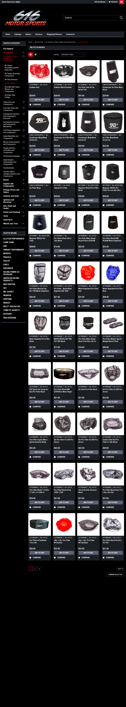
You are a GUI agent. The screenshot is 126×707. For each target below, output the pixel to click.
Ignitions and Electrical (8, 201)
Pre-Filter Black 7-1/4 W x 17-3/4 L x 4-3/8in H (39, 491)
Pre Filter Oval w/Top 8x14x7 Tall (86, 88)
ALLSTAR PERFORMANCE (13, 238)
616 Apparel (8, 48)
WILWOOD (7, 295)
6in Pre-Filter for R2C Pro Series (112, 390)
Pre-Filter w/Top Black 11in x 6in (38, 541)
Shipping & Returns (54, 34)
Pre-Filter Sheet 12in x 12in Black (62, 239)
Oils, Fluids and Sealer (9, 207)
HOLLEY (6, 261)
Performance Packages (11, 156)
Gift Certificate (99, 2)
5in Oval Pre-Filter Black (87, 389)
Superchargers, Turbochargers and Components (9, 162)
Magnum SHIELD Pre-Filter (38, 239)
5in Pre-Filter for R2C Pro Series (63, 441)
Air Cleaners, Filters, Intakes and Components (10, 58)
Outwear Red (34, 87)
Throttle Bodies (8, 168)
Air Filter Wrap (35, 188)
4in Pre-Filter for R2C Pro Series (88, 441)
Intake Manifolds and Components (10, 137)
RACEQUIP (7, 314)
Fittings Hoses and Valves (11, 191)
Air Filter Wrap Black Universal (110, 139)
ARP (5, 246)
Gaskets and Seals (11, 196)
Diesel (6, 180)
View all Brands (9, 317)
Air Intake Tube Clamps (10, 96)
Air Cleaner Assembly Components (12, 75)
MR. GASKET (8, 291)
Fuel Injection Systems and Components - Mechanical (11, 124)
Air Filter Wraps (10, 83)
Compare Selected (115, 574)
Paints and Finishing (11, 212)
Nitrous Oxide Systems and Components (11, 143)
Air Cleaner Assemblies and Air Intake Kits (11, 67)
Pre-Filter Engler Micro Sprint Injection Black (38, 441)
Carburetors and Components (9, 103)
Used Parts (8, 220)
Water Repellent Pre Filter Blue (113, 290)
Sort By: (56, 54)
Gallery (28, 34)
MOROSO (7, 253)
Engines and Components (8, 184)
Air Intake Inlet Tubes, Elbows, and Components (12, 89)
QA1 (5, 288)
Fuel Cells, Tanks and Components (10, 109)
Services (38, 34)
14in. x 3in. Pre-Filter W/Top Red (62, 541)
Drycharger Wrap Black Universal (38, 139)
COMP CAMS (8, 242)
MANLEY (6, 303)
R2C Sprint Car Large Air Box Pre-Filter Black (39, 390)
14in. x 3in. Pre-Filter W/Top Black (86, 541)
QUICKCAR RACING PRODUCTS (11, 279)
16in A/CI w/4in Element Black (87, 491)
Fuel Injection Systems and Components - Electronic (11, 116)
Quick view (40, 81)
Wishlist (114, 2)
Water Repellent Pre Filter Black (40, 340)
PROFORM (7, 299)
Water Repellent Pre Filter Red (88, 290)
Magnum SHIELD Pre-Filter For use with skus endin (112, 189)
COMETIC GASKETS (11, 310)
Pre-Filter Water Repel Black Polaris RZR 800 (87, 239)
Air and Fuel (8, 52)
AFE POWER (57, 185)
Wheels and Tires (10, 223)
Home (8, 34)
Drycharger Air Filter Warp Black (113, 88)
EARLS (6, 264)
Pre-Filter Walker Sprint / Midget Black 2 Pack (112, 340)
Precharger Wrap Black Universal (87, 139)
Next (119, 569)
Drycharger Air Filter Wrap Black (64, 139)
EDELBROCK (8, 268)
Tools (5, 216)
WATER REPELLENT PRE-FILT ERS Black (63, 340)
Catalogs (17, 34)
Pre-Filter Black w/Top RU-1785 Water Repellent (39, 290)
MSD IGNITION (9, 284)
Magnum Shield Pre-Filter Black (88, 189)
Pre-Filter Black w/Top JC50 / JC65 (62, 491)
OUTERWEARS (34, 85)
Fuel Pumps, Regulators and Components (11, 131)
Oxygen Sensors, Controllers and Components (9, 150)
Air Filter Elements (11, 79)
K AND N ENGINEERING (110, 85)
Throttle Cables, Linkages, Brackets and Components (11, 174)
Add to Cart (39, 100)
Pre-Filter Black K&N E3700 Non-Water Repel (63, 390)
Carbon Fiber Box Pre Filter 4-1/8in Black (111, 441)
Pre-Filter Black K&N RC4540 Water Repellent (112, 239)
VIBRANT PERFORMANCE (13, 250)
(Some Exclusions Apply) (11, 2)
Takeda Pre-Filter (60, 188)
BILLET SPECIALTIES (11, 306)
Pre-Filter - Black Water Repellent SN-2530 (63, 290)
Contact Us (70, 34)
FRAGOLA (7, 257)
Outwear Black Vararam (63, 87)
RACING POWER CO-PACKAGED (11, 273)
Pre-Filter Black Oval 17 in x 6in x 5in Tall (113, 491)
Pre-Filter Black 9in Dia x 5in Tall (112, 541)
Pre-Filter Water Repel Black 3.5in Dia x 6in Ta (87, 340)
